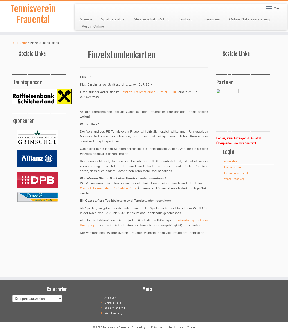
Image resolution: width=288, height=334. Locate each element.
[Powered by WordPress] (147, 326)
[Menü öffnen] (269, 8)
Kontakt (185, 19)
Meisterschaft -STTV (152, 19)
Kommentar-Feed (236, 173)
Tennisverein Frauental (33, 14)
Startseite (19, 42)
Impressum (210, 19)
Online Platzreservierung (249, 19)
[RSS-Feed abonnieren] (81, 9)
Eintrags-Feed (233, 167)
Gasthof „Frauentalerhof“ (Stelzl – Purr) (149, 92)
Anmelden (230, 161)
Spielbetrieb (111, 19)
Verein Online (93, 26)
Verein (84, 19)
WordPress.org (234, 179)
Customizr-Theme (184, 327)
